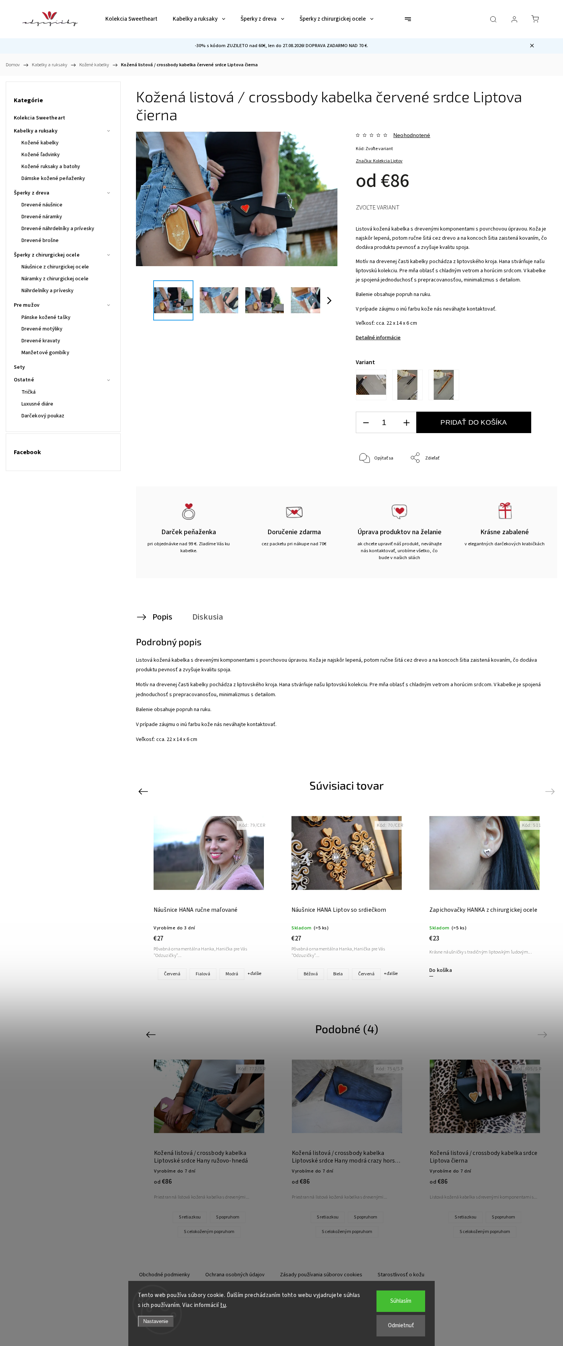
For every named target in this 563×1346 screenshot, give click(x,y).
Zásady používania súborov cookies (321, 1275)
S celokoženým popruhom (209, 1231)
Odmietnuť (401, 1325)
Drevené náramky (41, 217)
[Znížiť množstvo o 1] (365, 422)
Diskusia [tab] (207, 617)
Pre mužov (26, 305)
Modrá (232, 974)
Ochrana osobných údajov (235, 1275)
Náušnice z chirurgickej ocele (55, 267)
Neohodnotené (411, 135)
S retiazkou (190, 1217)
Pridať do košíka (473, 422)
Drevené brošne (40, 240)
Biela (338, 974)
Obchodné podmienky (164, 1275)
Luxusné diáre (37, 404)
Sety (19, 367)
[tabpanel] (484, 893)
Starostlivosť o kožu (401, 1275)
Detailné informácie (378, 338)
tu (223, 1305)
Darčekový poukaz (43, 416)
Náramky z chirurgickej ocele (54, 279)
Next (551, 791)
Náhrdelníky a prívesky (47, 290)
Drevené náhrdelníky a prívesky (57, 228)
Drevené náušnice (42, 205)
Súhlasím (400, 1301)
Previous (144, 791)
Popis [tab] (162, 617)
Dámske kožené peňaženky (53, 178)
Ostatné (24, 380)
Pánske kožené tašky (45, 317)
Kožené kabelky (40, 143)
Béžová (311, 974)
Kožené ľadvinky (40, 155)
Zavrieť (531, 483)
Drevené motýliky (42, 329)
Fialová (203, 974)
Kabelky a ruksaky (35, 131)
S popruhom (227, 1217)
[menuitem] (131, 19)
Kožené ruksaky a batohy (50, 166)
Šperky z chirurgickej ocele (47, 255)
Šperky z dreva (31, 193)
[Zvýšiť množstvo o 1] (406, 422)
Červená (172, 974)
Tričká (28, 392)
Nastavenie (155, 1321)
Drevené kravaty (41, 341)
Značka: (379, 161)
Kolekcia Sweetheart (39, 118)
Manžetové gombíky (45, 353)
